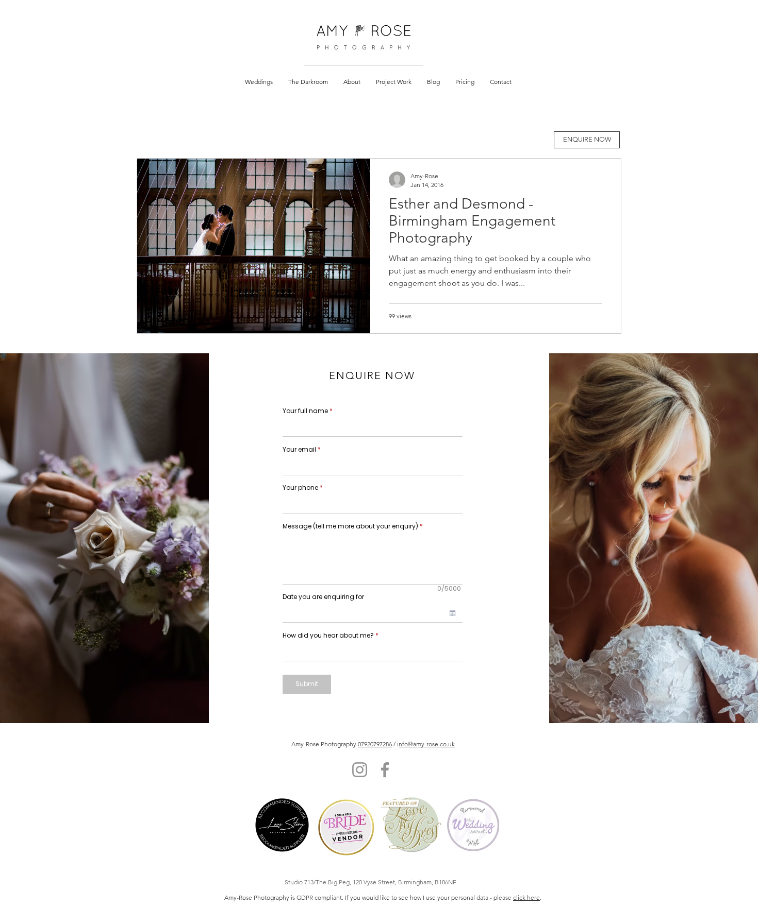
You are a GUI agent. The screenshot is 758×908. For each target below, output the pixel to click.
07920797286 (375, 744)
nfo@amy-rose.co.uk (427, 744)
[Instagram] (360, 770)
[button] (259, 82)
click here (526, 897)
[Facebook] (385, 770)
